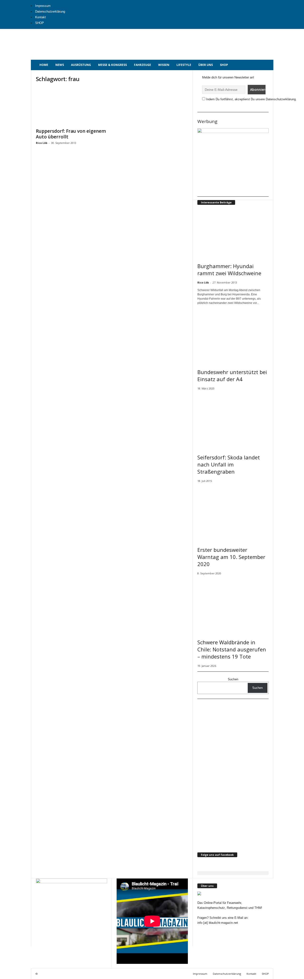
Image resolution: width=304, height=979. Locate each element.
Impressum (43, 6)
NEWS (59, 65)
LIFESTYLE (183, 65)
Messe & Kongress (112, 65)
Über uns (205, 65)
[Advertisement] (181, 39)
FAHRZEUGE (142, 65)
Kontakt (40, 17)
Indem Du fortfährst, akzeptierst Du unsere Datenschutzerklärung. (251, 99)
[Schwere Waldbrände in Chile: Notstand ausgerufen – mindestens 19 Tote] (233, 605)
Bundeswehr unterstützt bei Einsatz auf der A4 (232, 375)
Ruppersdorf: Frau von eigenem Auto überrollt (71, 134)
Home (43, 65)
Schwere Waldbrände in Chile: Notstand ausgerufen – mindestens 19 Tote (231, 649)
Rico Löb (41, 143)
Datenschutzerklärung (50, 11)
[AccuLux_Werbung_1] (233, 160)
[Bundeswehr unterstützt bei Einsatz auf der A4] (233, 335)
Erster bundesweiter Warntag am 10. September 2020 (231, 556)
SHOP (39, 23)
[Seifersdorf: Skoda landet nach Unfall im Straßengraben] (233, 420)
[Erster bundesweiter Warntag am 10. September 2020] (233, 513)
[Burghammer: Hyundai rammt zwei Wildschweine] (233, 233)
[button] (266, 65)
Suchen (233, 679)
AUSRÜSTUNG (81, 65)
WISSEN (163, 65)
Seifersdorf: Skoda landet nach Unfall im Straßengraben (228, 464)
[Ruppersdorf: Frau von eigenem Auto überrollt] (71, 106)
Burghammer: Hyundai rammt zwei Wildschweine (229, 269)
